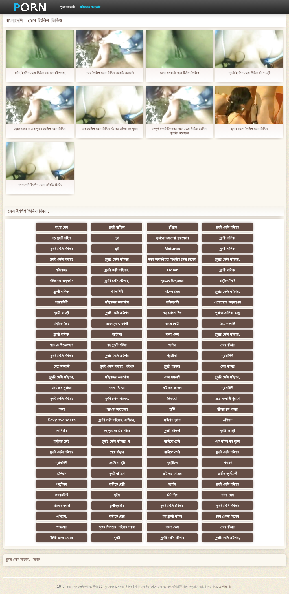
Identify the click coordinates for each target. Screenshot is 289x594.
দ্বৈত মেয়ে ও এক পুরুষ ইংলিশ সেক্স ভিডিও (39, 129)
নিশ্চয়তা (172, 398)
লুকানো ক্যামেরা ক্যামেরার (172, 238)
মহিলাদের (61, 270)
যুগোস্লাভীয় (116, 505)
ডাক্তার (61, 527)
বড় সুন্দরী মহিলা (61, 238)
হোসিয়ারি (61, 430)
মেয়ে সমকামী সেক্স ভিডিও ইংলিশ (179, 73)
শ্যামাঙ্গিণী (117, 291)
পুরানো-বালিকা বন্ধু (227, 313)
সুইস (117, 495)
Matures (172, 248)
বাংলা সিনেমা (117, 387)
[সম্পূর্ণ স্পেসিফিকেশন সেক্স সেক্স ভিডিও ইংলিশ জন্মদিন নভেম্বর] (179, 105)
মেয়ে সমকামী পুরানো (227, 398)
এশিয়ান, (61, 516)
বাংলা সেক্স (61, 227)
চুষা (117, 238)
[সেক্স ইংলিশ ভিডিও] (28, 7)
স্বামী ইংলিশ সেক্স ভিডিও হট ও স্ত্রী (249, 73)
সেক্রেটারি (61, 495)
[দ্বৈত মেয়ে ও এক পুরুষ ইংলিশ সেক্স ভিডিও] (40, 105)
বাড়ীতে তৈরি (227, 280)
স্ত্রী (117, 248)
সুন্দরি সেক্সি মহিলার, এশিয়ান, (117, 420)
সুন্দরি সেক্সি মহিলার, (227, 259)
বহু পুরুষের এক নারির (117, 430)
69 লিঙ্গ (172, 495)
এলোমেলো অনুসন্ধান (227, 302)
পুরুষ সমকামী (67, 7)
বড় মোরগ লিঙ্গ (172, 313)
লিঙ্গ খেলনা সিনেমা (227, 516)
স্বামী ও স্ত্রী (62, 313)
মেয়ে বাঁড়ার (227, 345)
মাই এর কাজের (172, 387)
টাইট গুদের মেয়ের (62, 537)
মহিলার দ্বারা (172, 420)
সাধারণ (227, 462)
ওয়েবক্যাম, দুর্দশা (117, 323)
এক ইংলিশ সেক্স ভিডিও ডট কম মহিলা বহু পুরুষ (110, 129)
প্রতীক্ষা (117, 334)
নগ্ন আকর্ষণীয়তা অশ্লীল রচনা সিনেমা (172, 259)
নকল (62, 409)
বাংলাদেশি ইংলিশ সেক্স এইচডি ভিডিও (40, 185)
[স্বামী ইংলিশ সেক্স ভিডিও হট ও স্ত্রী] (249, 49)
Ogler (172, 270)
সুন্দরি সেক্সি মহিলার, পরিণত (117, 366)
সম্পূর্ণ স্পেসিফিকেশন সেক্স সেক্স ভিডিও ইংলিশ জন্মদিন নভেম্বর (179, 131)
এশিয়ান (172, 227)
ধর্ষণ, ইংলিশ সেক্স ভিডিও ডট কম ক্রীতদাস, (40, 73)
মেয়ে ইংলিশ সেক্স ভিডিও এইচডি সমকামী (110, 73)
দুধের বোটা (172, 323)
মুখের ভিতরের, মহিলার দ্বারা (117, 527)
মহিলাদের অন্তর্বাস (90, 7)
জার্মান (172, 345)
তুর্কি (172, 409)
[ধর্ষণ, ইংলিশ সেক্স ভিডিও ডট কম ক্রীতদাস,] (40, 49)
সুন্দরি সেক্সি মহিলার (227, 227)
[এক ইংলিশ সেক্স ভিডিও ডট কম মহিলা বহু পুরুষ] (109, 105)
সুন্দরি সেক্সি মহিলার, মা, (117, 441)
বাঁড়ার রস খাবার (227, 409)
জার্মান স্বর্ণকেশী (228, 473)
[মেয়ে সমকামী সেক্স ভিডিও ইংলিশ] (179, 49)
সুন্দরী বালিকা (117, 227)
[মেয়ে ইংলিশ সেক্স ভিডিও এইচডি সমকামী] (109, 49)
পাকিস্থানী (172, 302)
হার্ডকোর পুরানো (62, 387)
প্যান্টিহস (172, 462)
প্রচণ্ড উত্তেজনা (172, 280)
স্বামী (117, 537)
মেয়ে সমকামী (228, 323)
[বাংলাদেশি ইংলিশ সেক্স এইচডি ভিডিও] (40, 161)
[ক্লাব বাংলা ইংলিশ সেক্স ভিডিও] (249, 105)
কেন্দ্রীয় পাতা (225, 586)
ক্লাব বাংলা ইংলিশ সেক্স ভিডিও (249, 129)
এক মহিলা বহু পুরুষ (227, 441)
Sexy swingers (62, 420)
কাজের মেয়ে (172, 291)
